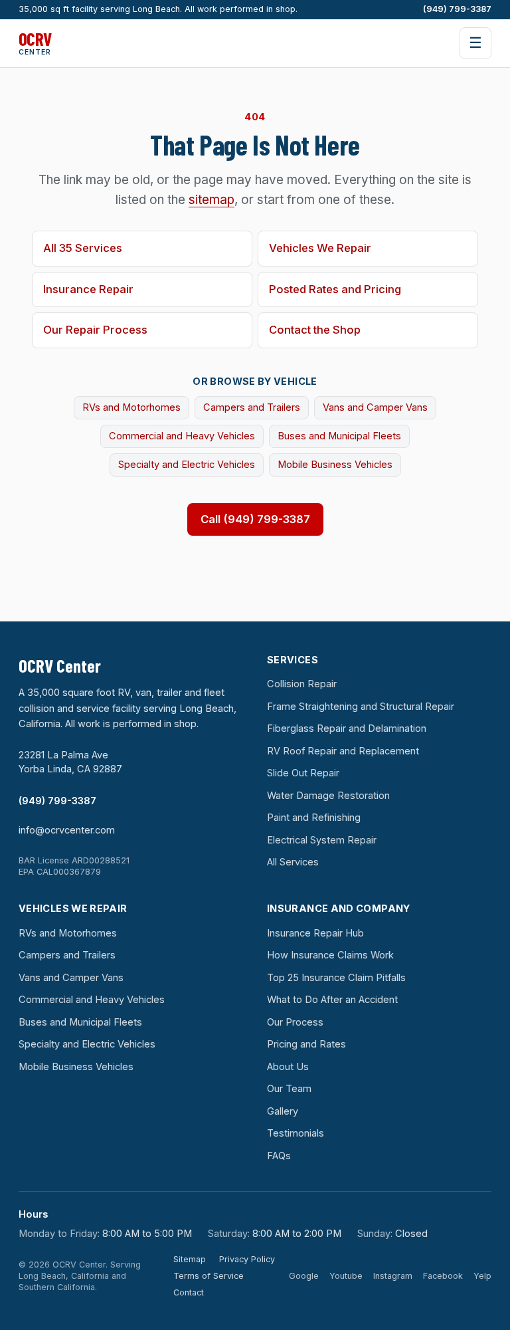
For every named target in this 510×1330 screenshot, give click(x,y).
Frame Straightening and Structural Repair (360, 707)
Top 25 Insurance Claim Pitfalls (336, 978)
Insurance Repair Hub (315, 933)
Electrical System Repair (322, 840)
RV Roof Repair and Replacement (343, 751)
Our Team (289, 1089)
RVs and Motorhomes (131, 407)
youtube (346, 1276)
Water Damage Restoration (328, 796)
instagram (392, 1276)
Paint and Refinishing (314, 818)
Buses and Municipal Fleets (339, 436)
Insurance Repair (88, 289)
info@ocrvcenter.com (67, 830)
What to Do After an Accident (332, 1000)
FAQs (279, 1156)
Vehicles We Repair (320, 248)
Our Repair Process (95, 329)
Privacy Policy (247, 1259)
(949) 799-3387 (457, 9)
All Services (293, 862)
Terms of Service (208, 1276)
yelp (482, 1276)
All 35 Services (82, 248)
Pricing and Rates (306, 1044)
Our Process (295, 1022)
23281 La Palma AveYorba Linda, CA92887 (70, 762)
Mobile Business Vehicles (335, 465)
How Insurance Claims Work (330, 955)
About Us (288, 1067)
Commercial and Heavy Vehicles (182, 436)
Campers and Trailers (251, 407)
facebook (443, 1276)
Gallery (282, 1111)
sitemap (211, 199)
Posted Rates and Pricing (335, 289)
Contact (188, 1292)
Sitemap (189, 1259)
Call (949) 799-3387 (255, 519)
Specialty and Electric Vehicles (186, 465)
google (304, 1276)
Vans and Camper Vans (375, 407)
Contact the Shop (315, 329)
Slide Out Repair (303, 773)
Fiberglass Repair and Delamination (346, 728)
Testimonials (295, 1133)
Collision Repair (302, 684)
